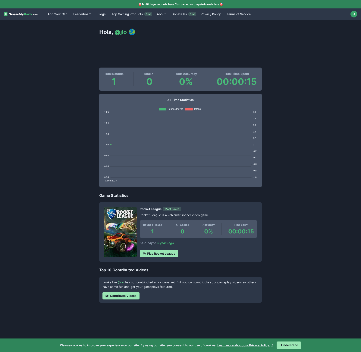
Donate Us (179, 14)
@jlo (121, 282)
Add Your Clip (57, 14)
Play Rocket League (161, 253)
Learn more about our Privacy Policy (243, 345)
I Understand (289, 345)
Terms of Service (239, 14)
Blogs (102, 14)
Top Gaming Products (127, 14)
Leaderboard (82, 14)
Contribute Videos (123, 296)
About (161, 14)
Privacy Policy (211, 14)
